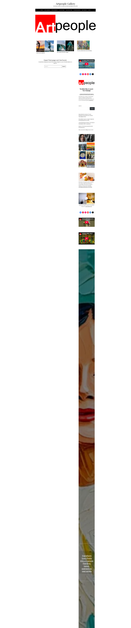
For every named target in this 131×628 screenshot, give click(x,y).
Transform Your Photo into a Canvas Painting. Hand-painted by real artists (86, 563)
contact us (91, 100)
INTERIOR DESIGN (77, 10)
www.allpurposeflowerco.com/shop (85, 187)
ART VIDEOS (84, 10)
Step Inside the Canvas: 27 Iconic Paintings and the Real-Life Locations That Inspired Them (86, 115)
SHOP (89, 10)
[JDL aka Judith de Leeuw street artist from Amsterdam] (83, 147)
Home (41, 10)
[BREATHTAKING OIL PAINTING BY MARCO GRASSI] (83, 138)
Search (80, 105)
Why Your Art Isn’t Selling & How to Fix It (86, 129)
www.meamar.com (88, 206)
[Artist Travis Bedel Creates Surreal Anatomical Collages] (83, 164)
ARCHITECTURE (69, 10)
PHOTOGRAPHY (55, 10)
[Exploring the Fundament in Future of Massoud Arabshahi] (83, 155)
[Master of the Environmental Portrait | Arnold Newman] (91, 138)
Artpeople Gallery (65, 3)
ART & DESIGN (47, 10)
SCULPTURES (62, 10)
